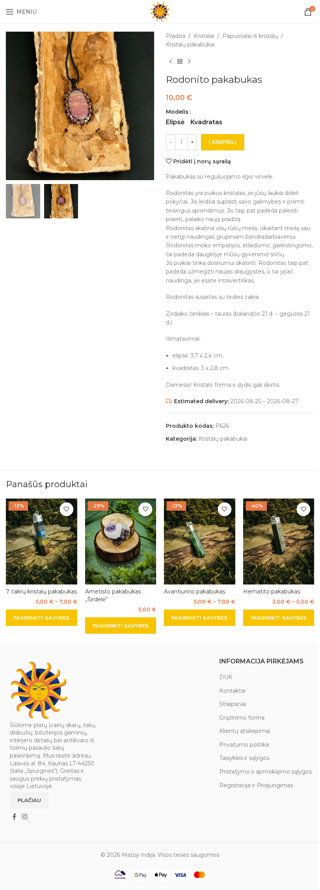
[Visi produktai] (180, 61)
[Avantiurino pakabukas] (199, 541)
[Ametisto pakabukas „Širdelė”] (120, 541)
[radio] (175, 122)
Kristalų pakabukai (190, 44)
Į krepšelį (222, 142)
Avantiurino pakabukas (194, 591)
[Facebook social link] (14, 817)
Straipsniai (232, 704)
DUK (225, 677)
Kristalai (204, 35)
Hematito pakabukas (271, 591)
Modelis (177, 111)
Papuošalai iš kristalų (250, 35)
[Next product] (189, 61)
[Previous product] (170, 61)
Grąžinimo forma (242, 717)
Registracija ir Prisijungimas (256, 785)
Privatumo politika (244, 744)
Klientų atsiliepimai (244, 731)
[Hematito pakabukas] (279, 541)
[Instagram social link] (24, 817)
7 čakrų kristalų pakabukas (41, 591)
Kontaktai (232, 690)
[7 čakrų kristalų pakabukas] (41, 541)
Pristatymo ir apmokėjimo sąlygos (265, 771)
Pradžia (175, 35)
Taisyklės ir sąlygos (244, 757)
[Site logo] (160, 11)
